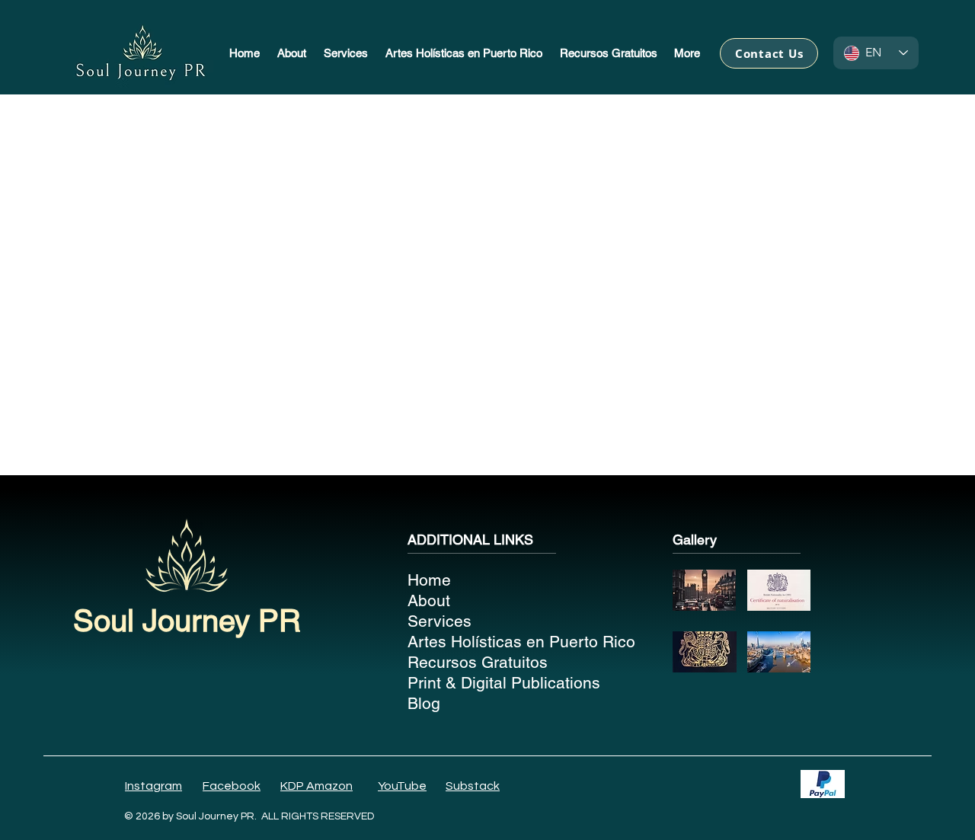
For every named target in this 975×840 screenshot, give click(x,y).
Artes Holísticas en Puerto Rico (494, 641)
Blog (424, 703)
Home (429, 579)
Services (440, 621)
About (429, 600)
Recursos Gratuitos (478, 662)
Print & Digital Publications (494, 682)
